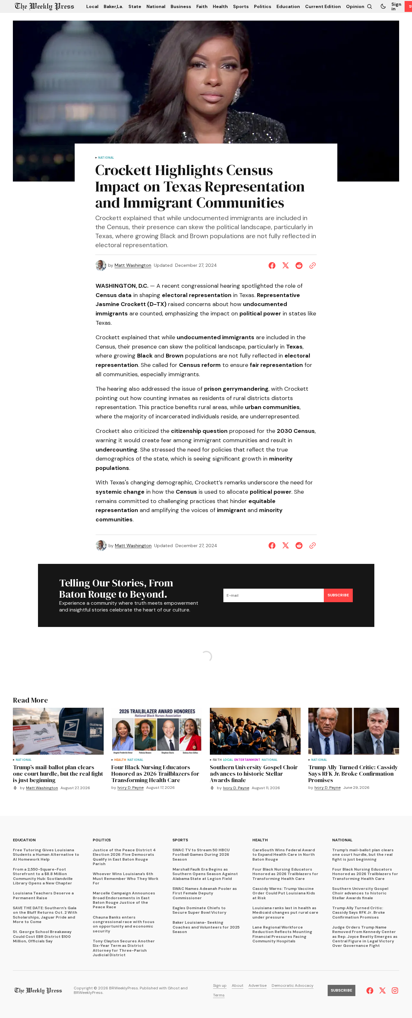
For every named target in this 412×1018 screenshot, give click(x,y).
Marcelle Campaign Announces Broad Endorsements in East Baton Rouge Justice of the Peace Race (124, 900)
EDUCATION (24, 840)
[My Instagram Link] (394, 990)
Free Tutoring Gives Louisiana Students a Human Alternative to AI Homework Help (46, 855)
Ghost (174, 988)
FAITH (217, 760)
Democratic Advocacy (293, 986)
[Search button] (369, 6)
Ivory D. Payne (130, 788)
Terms (219, 995)
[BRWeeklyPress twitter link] (382, 990)
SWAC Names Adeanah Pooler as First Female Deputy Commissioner (205, 893)
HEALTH (120, 760)
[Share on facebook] (273, 265)
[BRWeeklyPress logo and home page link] (44, 6)
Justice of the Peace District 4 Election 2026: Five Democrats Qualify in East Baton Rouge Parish (124, 857)
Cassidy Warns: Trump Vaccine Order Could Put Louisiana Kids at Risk (283, 893)
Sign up (220, 986)
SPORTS (180, 840)
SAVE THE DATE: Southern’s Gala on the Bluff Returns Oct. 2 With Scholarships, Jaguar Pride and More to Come (45, 915)
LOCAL (228, 760)
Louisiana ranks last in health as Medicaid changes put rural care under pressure (285, 913)
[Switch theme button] (383, 6)
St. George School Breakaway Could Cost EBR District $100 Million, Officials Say (42, 936)
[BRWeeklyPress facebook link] (371, 990)
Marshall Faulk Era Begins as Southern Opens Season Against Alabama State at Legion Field (205, 874)
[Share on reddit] (299, 265)
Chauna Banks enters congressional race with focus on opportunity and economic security (123, 924)
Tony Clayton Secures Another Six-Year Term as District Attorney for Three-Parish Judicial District (124, 948)
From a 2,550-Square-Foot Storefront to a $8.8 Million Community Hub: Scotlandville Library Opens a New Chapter (43, 876)
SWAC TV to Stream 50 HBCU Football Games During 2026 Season (201, 855)
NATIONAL (106, 157)
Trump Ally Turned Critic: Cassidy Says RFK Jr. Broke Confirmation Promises (358, 913)
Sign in (396, 6)
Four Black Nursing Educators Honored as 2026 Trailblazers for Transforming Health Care (285, 874)
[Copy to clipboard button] (311, 265)
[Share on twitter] (285, 265)
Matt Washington (133, 265)
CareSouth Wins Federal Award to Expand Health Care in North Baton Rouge (283, 855)
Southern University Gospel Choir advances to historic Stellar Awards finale (360, 893)
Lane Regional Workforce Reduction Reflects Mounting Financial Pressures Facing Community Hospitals (282, 934)
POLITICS (102, 840)
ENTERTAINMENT (247, 760)
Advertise (257, 986)
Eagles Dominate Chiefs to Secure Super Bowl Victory (199, 910)
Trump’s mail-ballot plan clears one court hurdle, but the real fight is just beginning (363, 855)
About (237, 986)
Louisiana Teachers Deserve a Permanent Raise (43, 895)
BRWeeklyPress (88, 993)
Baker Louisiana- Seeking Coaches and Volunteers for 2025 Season (206, 927)
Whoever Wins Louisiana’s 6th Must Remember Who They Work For (125, 878)
